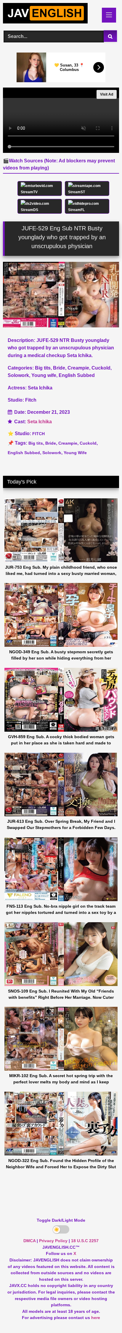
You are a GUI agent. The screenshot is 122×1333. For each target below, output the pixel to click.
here (95, 1317)
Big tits (35, 443)
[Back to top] (103, 1315)
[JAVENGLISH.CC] (50, 14)
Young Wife (75, 452)
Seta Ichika (39, 421)
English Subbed (24, 452)
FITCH (38, 433)
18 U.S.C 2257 (85, 1240)
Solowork (51, 452)
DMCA (29, 1240)
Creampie (67, 443)
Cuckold (88, 443)
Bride (50, 443)
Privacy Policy (53, 1240)
